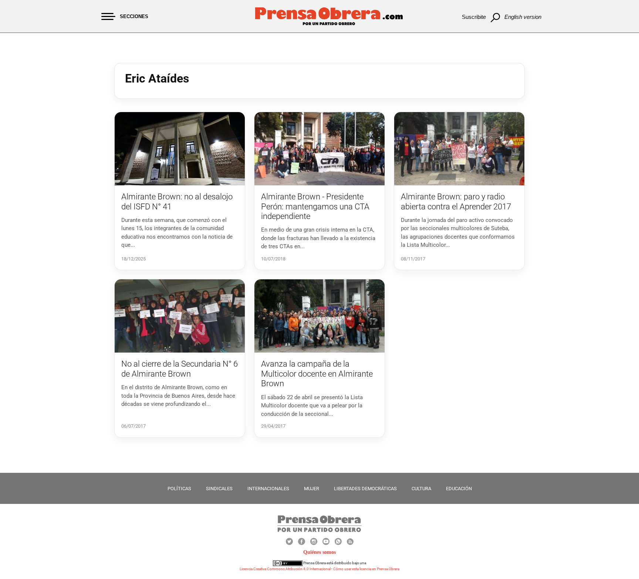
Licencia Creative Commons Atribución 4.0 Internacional (285, 569)
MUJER (311, 488)
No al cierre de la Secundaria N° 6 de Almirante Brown (179, 368)
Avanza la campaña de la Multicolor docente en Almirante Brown (317, 373)
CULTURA (421, 488)
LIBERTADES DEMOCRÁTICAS (365, 488)
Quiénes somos (319, 552)
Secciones (134, 16)
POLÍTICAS (179, 488)
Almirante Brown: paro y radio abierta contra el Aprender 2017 (456, 201)
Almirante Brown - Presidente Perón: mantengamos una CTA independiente (315, 206)
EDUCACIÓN (459, 488)
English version (522, 17)
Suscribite (474, 17)
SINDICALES (219, 488)
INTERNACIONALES (268, 488)
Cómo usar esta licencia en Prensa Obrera (366, 569)
